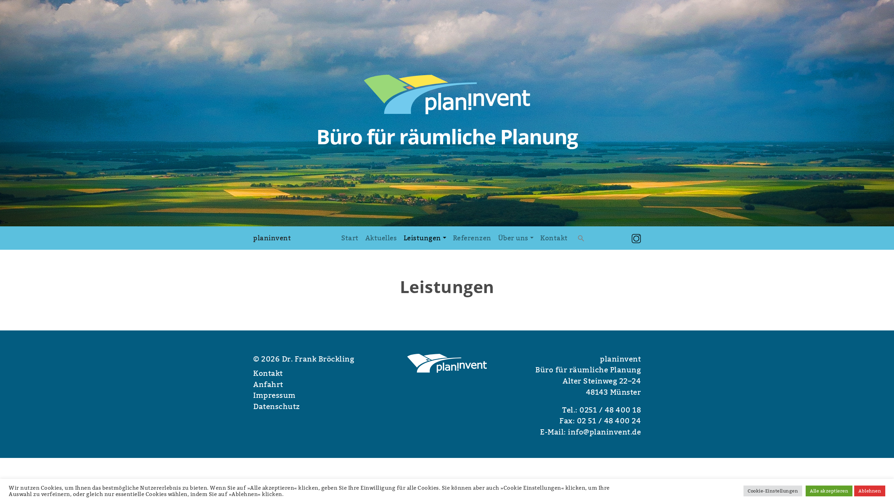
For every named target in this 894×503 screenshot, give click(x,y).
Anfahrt (268, 384)
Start (350, 238)
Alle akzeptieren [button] (829, 491)
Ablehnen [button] (869, 491)
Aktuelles (381, 238)
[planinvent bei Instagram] (636, 238)
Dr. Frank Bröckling (317, 359)
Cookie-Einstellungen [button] (773, 491)
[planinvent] (447, 93)
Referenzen (472, 238)
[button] (581, 238)
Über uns (513, 238)
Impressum (274, 395)
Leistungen (422, 238)
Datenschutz (276, 406)
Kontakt (554, 238)
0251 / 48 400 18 (610, 410)
